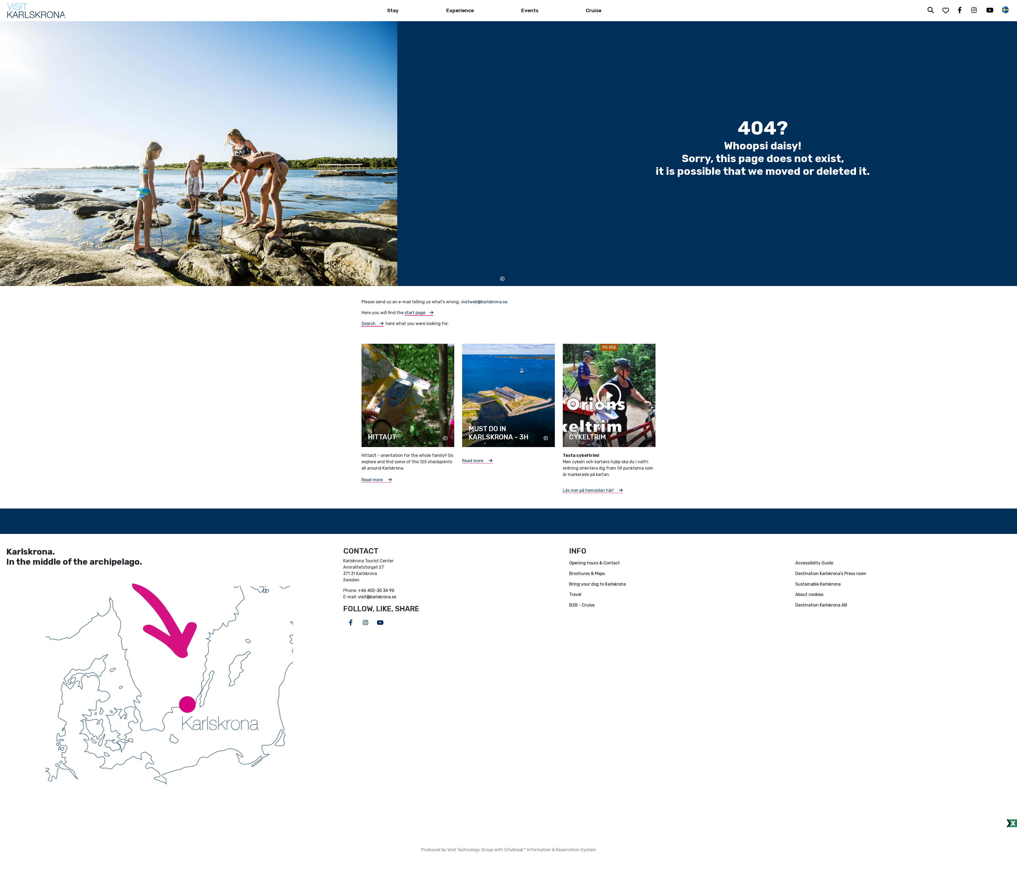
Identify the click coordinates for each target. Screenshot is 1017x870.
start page (415, 312)
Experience (460, 10)
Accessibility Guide (814, 562)
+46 (362, 590)
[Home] (36, 10)
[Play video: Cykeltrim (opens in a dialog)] (609, 395)
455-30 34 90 (380, 590)
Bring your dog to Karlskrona (597, 584)
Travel (575, 594)
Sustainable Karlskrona (818, 584)
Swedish (1005, 10)
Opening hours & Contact (594, 562)
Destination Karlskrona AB (821, 605)
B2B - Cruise (582, 605)
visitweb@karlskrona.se (484, 301)
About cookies (809, 594)
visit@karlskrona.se (377, 596)
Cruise (593, 10)
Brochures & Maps (587, 573)
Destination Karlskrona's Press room (830, 573)
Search (369, 323)
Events (529, 10)
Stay (393, 10)
